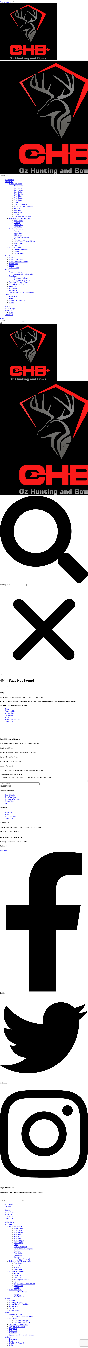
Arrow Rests (18, 186)
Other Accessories (15, 247)
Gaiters (11, 303)
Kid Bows (13, 288)
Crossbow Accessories (22, 280)
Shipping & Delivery (12, 799)
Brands (7, 306)
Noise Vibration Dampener (23, 206)
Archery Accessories (12, 719)
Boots (11, 298)
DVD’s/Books (19, 253)
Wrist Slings (18, 212)
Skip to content (5, 2)
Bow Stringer (18, 198)
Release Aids (18, 225)
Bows (7, 270)
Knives (16, 231)
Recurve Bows (10, 713)
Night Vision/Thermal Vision (24, 241)
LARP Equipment (20, 204)
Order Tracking (10, 797)
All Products (9, 180)
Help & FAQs (10, 795)
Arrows (7, 255)
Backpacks (13, 296)
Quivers (16, 214)
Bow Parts (13, 290)
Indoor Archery (10, 816)
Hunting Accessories (21, 237)
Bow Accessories (15, 184)
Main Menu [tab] (9, 1204)
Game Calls (18, 233)
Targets (16, 251)
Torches (16, 245)
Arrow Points (14, 268)
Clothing (8, 294)
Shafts (11, 266)
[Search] (22, 321)
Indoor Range (10, 308)
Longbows (13, 286)
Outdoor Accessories (16, 229)
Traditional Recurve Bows (18, 282)
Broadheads (13, 264)
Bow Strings (18, 200)
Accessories (9, 182)
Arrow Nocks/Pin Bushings (19, 262)
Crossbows (13, 276)
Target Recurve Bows (17, 284)
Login (7, 803)
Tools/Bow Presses (21, 249)
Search (2, 585)
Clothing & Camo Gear (17, 301)
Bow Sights (18, 192)
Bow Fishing (18, 190)
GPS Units (18, 235)
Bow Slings (18, 196)
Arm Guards (18, 221)
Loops (16, 202)
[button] (2, 318)
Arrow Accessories (16, 260)
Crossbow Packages (21, 278)
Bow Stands (18, 194)
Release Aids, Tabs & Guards (19, 219)
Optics (16, 239)
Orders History (10, 801)
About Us (8, 311)
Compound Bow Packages (23, 274)
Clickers (17, 223)
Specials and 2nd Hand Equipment (21, 292)
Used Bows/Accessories (22, 217)
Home (7, 709)
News (11, 313)
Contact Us (9, 315)
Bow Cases (18, 188)
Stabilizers (17, 208)
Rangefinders (18, 243)
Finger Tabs (18, 227)
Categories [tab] (8, 1206)
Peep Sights (18, 210)
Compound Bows (15, 272)
